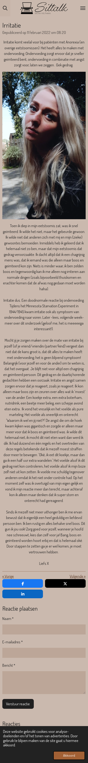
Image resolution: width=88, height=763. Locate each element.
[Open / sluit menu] (83, 8)
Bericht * (8, 665)
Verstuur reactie (18, 703)
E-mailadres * (12, 641)
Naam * (8, 618)
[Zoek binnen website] (5, 8)
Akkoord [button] (69, 755)
